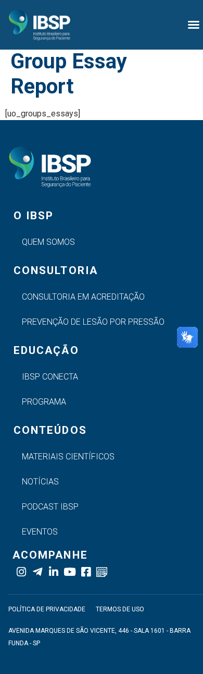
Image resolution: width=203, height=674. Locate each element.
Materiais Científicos (68, 457)
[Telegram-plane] (37, 571)
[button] (193, 24)
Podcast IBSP (50, 507)
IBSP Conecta (50, 377)
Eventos (40, 532)
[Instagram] (21, 571)
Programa (44, 402)
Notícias (40, 482)
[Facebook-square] (85, 571)
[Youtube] (69, 571)
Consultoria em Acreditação (83, 297)
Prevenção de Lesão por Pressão (93, 322)
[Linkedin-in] (53, 571)
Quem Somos (48, 242)
